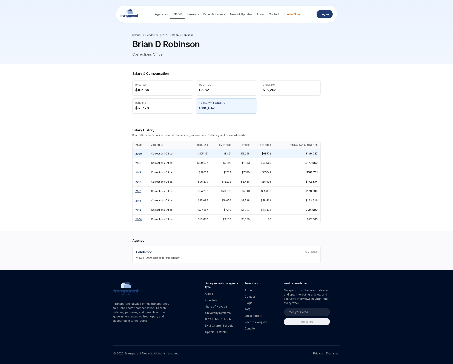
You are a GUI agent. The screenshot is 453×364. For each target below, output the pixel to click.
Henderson (152, 34)
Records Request (214, 14)
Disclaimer (333, 353)
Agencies (161, 14)
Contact (274, 14)
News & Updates (241, 14)
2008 (138, 219)
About (260, 14)
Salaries (177, 14)
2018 (138, 172)
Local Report (253, 315)
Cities (209, 294)
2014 (138, 209)
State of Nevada (216, 306)
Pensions (193, 14)
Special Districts (215, 332)
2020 (138, 153)
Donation (250, 328)
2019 (138, 163)
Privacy (318, 353)
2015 (138, 200)
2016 (138, 191)
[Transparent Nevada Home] (126, 289)
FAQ (247, 309)
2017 (138, 181)
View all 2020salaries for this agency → (159, 257)
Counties (211, 300)
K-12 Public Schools (218, 319)
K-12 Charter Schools (219, 325)
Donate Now (291, 14)
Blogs (248, 303)
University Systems (218, 313)
